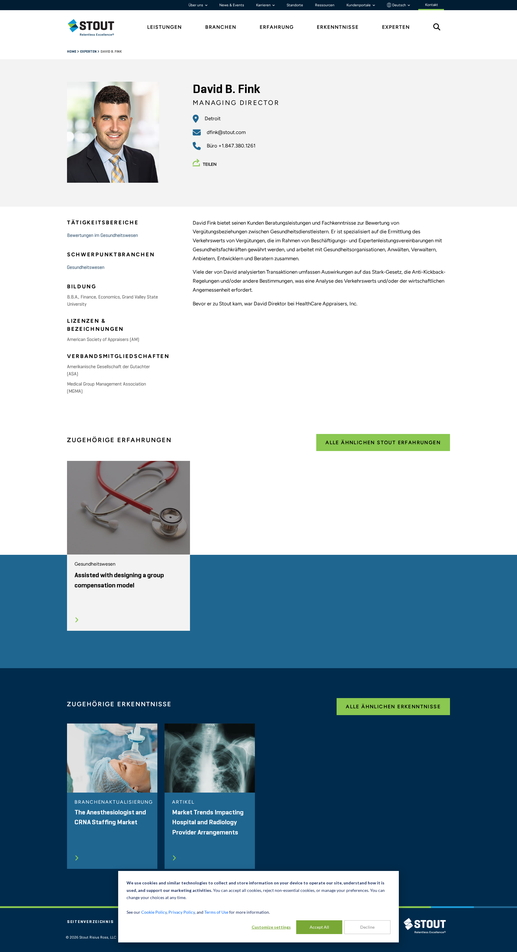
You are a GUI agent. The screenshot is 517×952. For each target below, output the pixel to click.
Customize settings (271, 927)
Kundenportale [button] (359, 5)
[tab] (95, 27)
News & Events (231, 5)
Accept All (319, 927)
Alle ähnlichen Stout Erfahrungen (383, 442)
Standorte (295, 5)
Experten (88, 52)
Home (72, 52)
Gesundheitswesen (85, 267)
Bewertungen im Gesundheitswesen (102, 235)
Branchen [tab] (220, 27)
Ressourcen (324, 5)
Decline (367, 927)
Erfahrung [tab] (277, 27)
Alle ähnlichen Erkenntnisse (393, 706)
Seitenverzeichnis (90, 922)
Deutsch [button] (399, 5)
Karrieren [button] (264, 5)
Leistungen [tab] (164, 27)
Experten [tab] (396, 27)
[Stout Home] (95, 27)
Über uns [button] (196, 5)
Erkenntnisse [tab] (338, 27)
